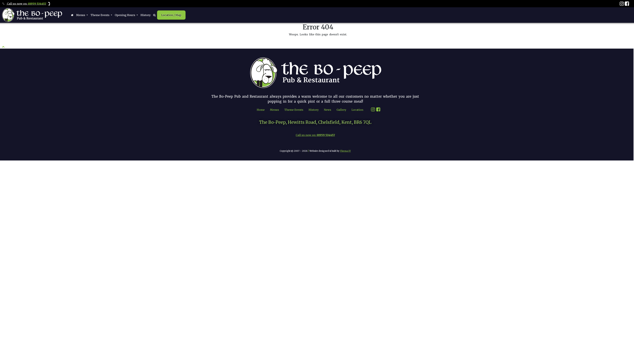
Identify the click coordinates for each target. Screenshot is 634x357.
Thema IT (345, 151)
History (146, 15)
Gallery (341, 109)
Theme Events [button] (100, 15)
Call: (26, 3)
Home (261, 109)
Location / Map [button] (171, 15)
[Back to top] (3, 46)
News (327, 109)
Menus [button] (81, 15)
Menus (274, 109)
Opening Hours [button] (125, 15)
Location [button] (357, 109)
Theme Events (293, 109)
